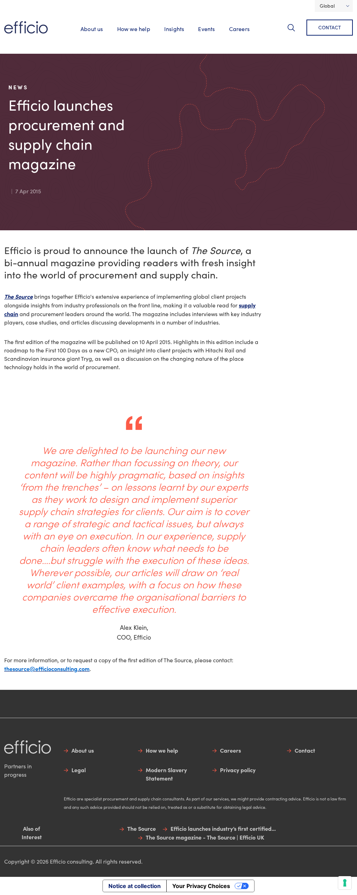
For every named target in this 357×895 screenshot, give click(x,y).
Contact (329, 27)
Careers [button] (239, 28)
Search (295, 31)
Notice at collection (134, 885)
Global (327, 5)
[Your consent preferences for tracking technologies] (344, 882)
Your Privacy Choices (201, 885)
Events (206, 28)
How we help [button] (133, 28)
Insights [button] (174, 28)
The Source (18, 296)
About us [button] (92, 28)
